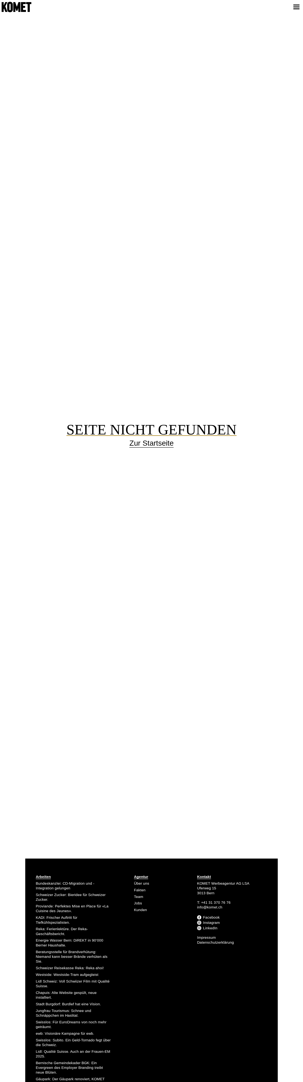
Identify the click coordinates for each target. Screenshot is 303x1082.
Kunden (140, 910)
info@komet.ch (209, 907)
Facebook (211, 917)
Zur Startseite (151, 443)
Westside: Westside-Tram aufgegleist (67, 975)
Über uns (141, 883)
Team (138, 897)
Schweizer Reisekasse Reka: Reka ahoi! (70, 968)
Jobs (138, 903)
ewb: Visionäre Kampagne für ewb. (65, 1033)
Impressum (206, 937)
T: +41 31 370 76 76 (214, 902)
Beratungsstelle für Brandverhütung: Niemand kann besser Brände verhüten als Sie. (71, 956)
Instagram (211, 923)
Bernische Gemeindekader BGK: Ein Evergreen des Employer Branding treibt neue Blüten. (69, 1067)
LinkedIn (210, 928)
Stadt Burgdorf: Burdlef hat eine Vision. (68, 1004)
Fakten (140, 890)
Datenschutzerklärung (215, 942)
